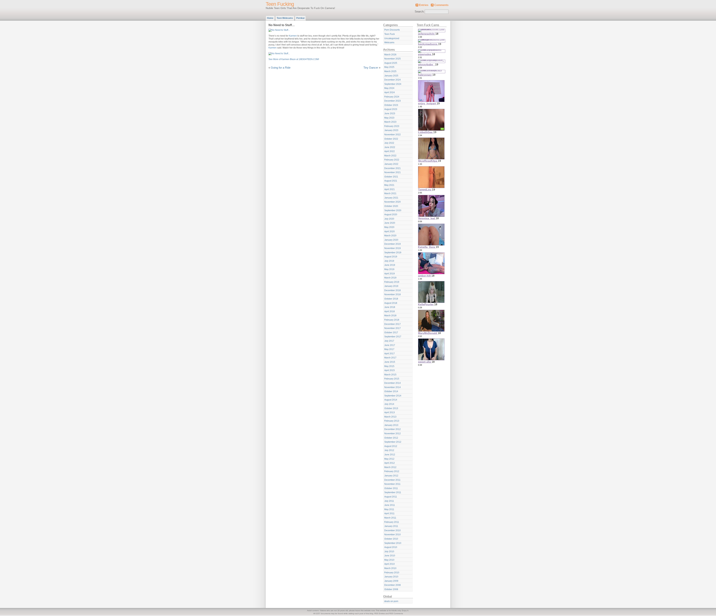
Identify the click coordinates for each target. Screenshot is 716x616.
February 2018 (391, 320)
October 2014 (391, 391)
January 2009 (391, 581)
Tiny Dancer (370, 67)
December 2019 (392, 244)
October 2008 (391, 589)
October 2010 (391, 539)
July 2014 (389, 404)
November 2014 (392, 387)
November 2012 (392, 433)
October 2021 (391, 176)
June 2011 (389, 505)
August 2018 (390, 303)
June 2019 (389, 265)
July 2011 (389, 501)
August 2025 (390, 63)
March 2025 (390, 71)
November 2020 (392, 202)
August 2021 (390, 180)
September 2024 (392, 84)
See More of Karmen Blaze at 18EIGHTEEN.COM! (293, 59)
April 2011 (389, 513)
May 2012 (389, 459)
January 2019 (391, 286)
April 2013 (389, 412)
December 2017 (392, 324)
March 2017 (390, 357)
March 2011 (390, 517)
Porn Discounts (392, 30)
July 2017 (389, 341)
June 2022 (389, 147)
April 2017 (389, 353)
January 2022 (391, 164)
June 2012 (389, 454)
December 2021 (392, 168)
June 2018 (389, 307)
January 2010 (391, 576)
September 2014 (392, 395)
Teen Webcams (285, 18)
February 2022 (391, 159)
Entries (423, 5)
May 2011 (389, 509)
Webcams (389, 42)
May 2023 (389, 117)
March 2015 (390, 374)
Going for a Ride (281, 67)
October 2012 (391, 438)
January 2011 (391, 526)
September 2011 (392, 492)
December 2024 (392, 79)
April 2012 (389, 463)
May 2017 (389, 349)
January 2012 (391, 475)
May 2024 (389, 88)
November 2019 (392, 248)
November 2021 (392, 172)
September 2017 (392, 336)
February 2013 (391, 421)
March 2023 (390, 122)
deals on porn (391, 601)
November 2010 (392, 534)
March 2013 (390, 416)
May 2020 (389, 227)
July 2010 (389, 551)
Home (270, 18)
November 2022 (392, 134)
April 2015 (389, 370)
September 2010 (392, 543)
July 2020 (389, 219)
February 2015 (391, 378)
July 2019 (389, 261)
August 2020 (390, 214)
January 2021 (391, 197)
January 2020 (391, 240)
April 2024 (389, 92)
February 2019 (391, 282)
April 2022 (389, 151)
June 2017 (389, 345)
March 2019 (390, 277)
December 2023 (392, 101)
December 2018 (392, 290)
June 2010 (389, 555)
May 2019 (389, 269)
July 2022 (389, 143)
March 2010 (390, 568)
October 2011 (391, 488)
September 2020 (392, 210)
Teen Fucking (280, 4)
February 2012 (391, 471)
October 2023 (391, 105)
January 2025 (391, 75)
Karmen (293, 35)
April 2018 (389, 311)
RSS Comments (396, 613)
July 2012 (389, 450)
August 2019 (390, 256)
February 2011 (391, 522)
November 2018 (392, 294)
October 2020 (391, 206)
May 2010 (389, 560)
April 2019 (389, 273)
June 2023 (389, 113)
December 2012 (392, 429)
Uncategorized (391, 38)
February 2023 (391, 126)
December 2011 (392, 480)
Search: (419, 11)
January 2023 (391, 130)
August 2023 (390, 109)
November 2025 (392, 58)
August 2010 (390, 547)
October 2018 (391, 298)
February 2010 (391, 572)
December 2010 (392, 530)
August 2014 (390, 399)
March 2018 (390, 315)
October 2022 (391, 139)
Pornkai (300, 18)
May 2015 (389, 366)
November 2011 (392, 484)
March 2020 (390, 235)
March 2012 (390, 467)
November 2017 (392, 328)
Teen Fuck (389, 34)
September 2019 (392, 252)
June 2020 (389, 223)
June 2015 (389, 362)
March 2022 (390, 155)
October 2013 (391, 408)
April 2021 (389, 189)
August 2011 (390, 496)
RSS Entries (379, 613)
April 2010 (389, 564)
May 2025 (389, 67)
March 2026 (390, 54)
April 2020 (389, 231)
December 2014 (392, 383)
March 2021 (390, 193)
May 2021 (389, 185)
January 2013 (391, 425)
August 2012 (390, 446)
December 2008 (392, 585)
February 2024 (391, 96)
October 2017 (391, 332)
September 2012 (392, 442)
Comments (441, 5)
